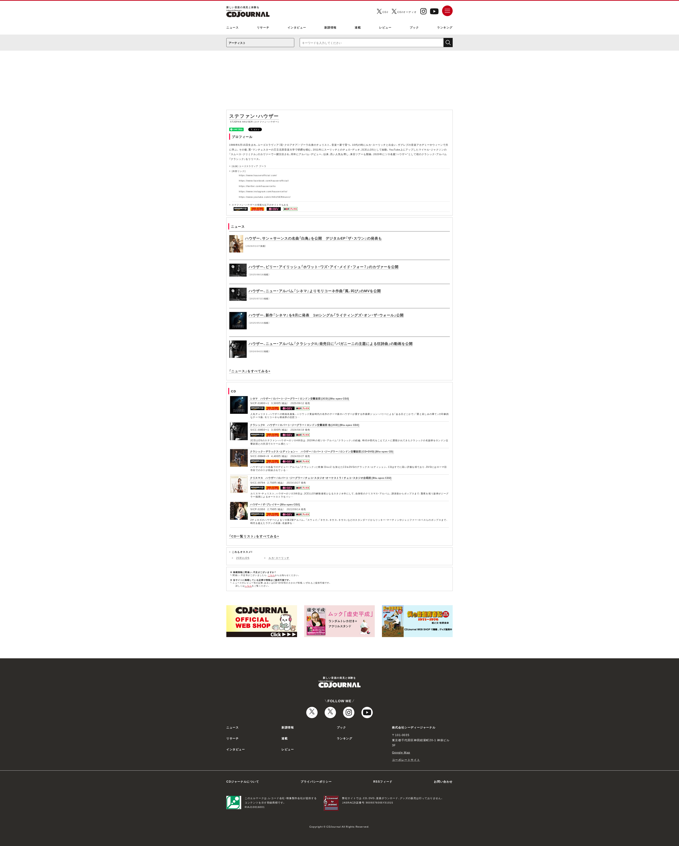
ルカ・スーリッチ (279, 558)
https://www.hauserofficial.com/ (258, 175)
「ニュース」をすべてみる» (249, 370)
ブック (414, 27)
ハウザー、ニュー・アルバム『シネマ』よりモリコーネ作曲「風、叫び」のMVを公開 (315, 290)
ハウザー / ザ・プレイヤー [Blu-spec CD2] (275, 504)
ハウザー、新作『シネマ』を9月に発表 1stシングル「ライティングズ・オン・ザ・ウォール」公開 (326, 314)
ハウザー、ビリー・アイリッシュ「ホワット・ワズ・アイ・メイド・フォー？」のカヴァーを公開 (324, 266)
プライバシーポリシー (316, 781)
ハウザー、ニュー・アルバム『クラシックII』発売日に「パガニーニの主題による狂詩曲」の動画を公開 (331, 343)
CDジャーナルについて (242, 781)
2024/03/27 (297, 456)
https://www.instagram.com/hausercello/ (263, 191)
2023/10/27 (293, 482)
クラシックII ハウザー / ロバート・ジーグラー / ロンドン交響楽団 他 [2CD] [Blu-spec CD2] (304, 425)
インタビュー (297, 27)
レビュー (385, 27)
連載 (358, 27)
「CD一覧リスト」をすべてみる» (254, 536)
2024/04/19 (297, 429)
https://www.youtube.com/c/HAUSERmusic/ (265, 196)
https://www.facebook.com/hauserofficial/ (264, 180)
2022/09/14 (293, 509)
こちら (271, 575)
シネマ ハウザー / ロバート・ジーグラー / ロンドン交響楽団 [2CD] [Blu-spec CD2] (299, 398)
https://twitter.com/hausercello (257, 186)
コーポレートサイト (406, 759)
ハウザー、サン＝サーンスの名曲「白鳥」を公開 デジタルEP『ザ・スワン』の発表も (313, 238)
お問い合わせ (443, 781)
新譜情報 (330, 27)
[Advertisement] (339, 82)
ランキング (445, 27)
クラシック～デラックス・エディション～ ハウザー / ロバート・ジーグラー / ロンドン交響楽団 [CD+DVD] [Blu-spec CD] (321, 451)
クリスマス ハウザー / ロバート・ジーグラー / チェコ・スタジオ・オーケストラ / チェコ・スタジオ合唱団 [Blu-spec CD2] (320, 477)
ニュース (232, 27)
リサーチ (263, 27)
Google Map (401, 752)
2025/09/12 (297, 403)
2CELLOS (242, 558)
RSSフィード (383, 781)
